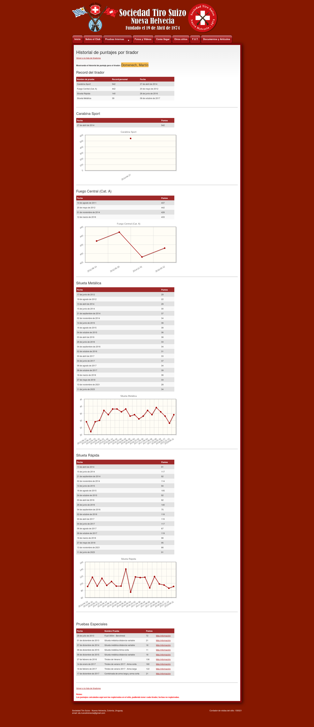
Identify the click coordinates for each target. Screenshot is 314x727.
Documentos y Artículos (216, 39)
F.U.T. (195, 39)
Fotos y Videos (143, 39)
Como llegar (163, 39)
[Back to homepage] (145, 32)
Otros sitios (180, 39)
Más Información (163, 635)
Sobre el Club (92, 39)
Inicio (77, 39)
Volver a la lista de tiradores (88, 58)
